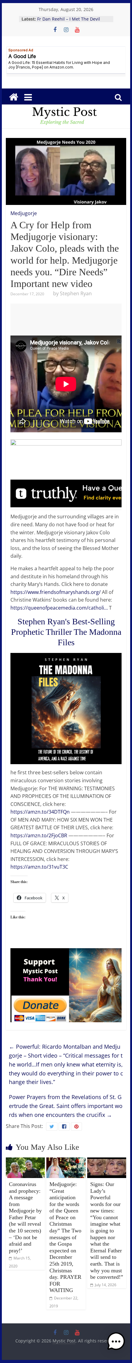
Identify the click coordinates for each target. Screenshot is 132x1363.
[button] (116, 1344)
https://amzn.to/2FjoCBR (38, 835)
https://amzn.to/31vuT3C (39, 866)
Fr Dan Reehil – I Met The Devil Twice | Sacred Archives (68, 22)
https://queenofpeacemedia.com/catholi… (59, 607)
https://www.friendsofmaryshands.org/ (55, 592)
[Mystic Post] (13, 97)
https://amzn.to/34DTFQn (40, 811)
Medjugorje (23, 213)
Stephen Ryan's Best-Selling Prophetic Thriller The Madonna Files (66, 632)
